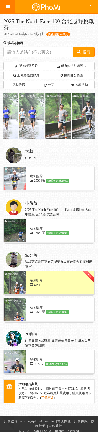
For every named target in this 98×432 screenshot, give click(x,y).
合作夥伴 (55, 426)
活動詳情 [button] (18, 84)
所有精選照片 (28, 66)
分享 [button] (51, 84)
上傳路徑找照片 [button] (28, 75)
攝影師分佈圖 (73, 75)
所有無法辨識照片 (73, 66)
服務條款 (81, 421)
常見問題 (64, 421)
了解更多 (47, 397)
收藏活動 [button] (81, 84)
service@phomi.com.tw (36, 421)
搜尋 (86, 52)
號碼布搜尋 (15, 43)
